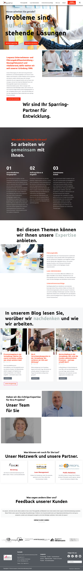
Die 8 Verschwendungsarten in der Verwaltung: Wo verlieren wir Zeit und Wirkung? (40, 358)
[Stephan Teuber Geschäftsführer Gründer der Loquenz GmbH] (62, 404)
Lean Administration (34, 2)
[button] (80, 3)
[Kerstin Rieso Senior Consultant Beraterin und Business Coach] (21, 430)
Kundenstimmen (55, 556)
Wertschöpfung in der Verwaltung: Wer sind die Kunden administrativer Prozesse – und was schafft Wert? (68, 358)
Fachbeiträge (43, 556)
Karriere (42, 558)
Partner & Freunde (57, 558)
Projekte (42, 560)
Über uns (58, 2)
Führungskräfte (23, 2)
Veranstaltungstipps (49, 560)
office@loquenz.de (24, 560)
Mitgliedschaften (48, 558)
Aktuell (64, 2)
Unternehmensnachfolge (47, 2)
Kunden (49, 556)
